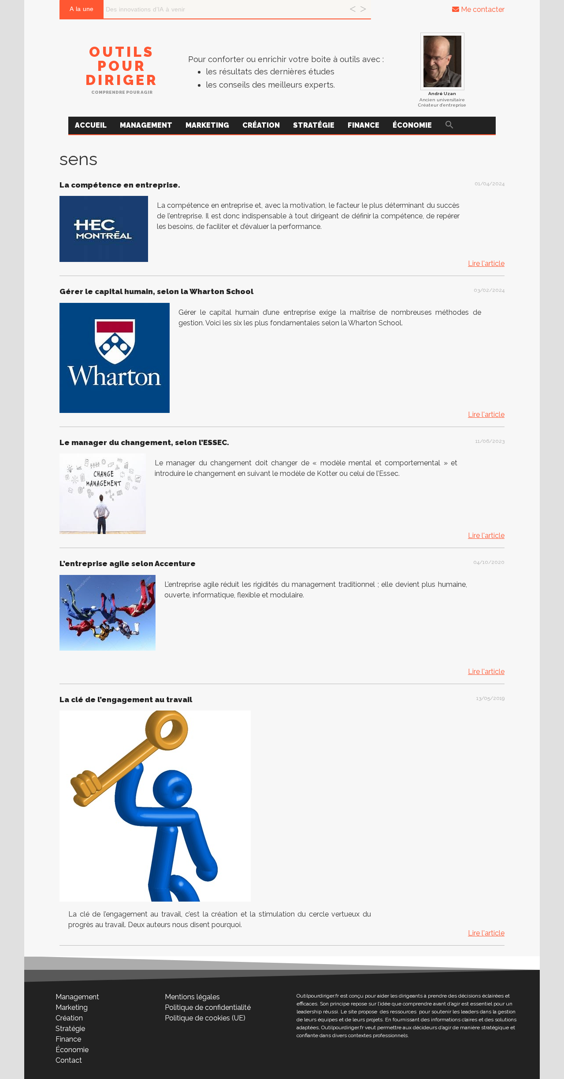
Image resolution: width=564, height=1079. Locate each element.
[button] (449, 125)
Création (261, 125)
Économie (412, 125)
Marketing (207, 125)
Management (146, 125)
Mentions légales (192, 997)
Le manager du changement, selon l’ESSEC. (144, 442)
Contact (69, 1060)
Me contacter (482, 9)
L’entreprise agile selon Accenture (127, 563)
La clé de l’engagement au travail (125, 699)
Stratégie (313, 125)
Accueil (91, 125)
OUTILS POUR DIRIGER (121, 66)
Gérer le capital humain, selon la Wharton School (156, 291)
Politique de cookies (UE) (205, 1018)
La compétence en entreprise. (119, 184)
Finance (363, 125)
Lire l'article (486, 263)
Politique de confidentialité (208, 1007)
